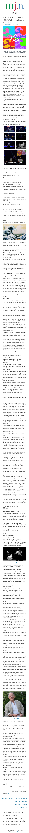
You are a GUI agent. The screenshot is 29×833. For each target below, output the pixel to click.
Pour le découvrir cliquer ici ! (14, 562)
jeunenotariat (18, 24)
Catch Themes (17, 831)
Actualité (8, 793)
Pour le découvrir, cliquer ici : (14, 718)
